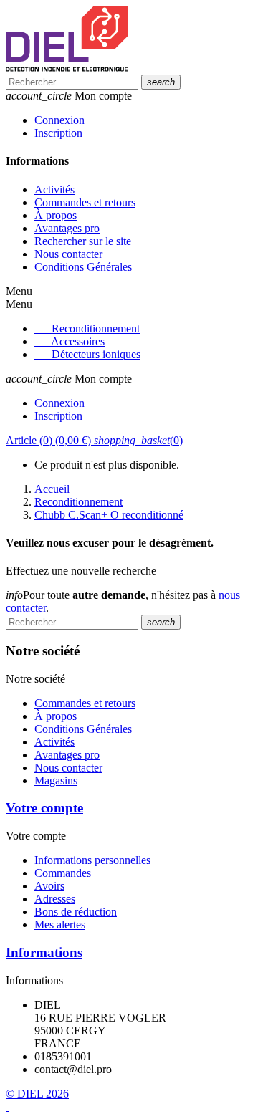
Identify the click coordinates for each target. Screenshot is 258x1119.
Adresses (54, 899)
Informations (44, 952)
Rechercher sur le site (82, 241)
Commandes (62, 873)
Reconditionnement (96, 328)
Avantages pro (67, 228)
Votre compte (44, 807)
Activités (54, 189)
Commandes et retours (84, 202)
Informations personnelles (92, 860)
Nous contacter (68, 254)
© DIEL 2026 (37, 1093)
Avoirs (49, 886)
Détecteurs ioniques (96, 354)
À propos (55, 215)
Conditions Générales (83, 267)
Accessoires (78, 341)
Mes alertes (59, 924)
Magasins (55, 780)
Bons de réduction (75, 912)
